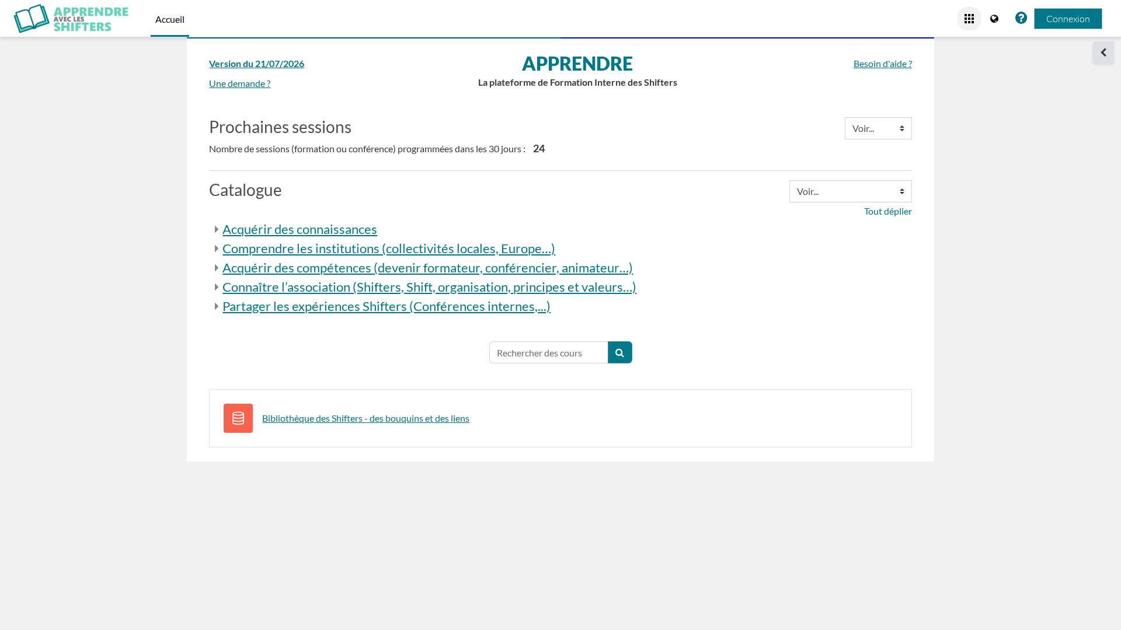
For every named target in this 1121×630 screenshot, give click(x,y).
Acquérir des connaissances (299, 229)
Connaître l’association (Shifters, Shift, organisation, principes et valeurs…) (429, 287)
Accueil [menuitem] (169, 18)
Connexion (1068, 18)
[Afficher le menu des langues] (995, 18)
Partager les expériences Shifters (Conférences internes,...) (386, 306)
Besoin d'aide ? (883, 63)
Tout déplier (888, 210)
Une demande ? (239, 83)
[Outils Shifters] (969, 18)
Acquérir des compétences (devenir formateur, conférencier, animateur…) (427, 267)
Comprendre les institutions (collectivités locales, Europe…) (388, 248)
